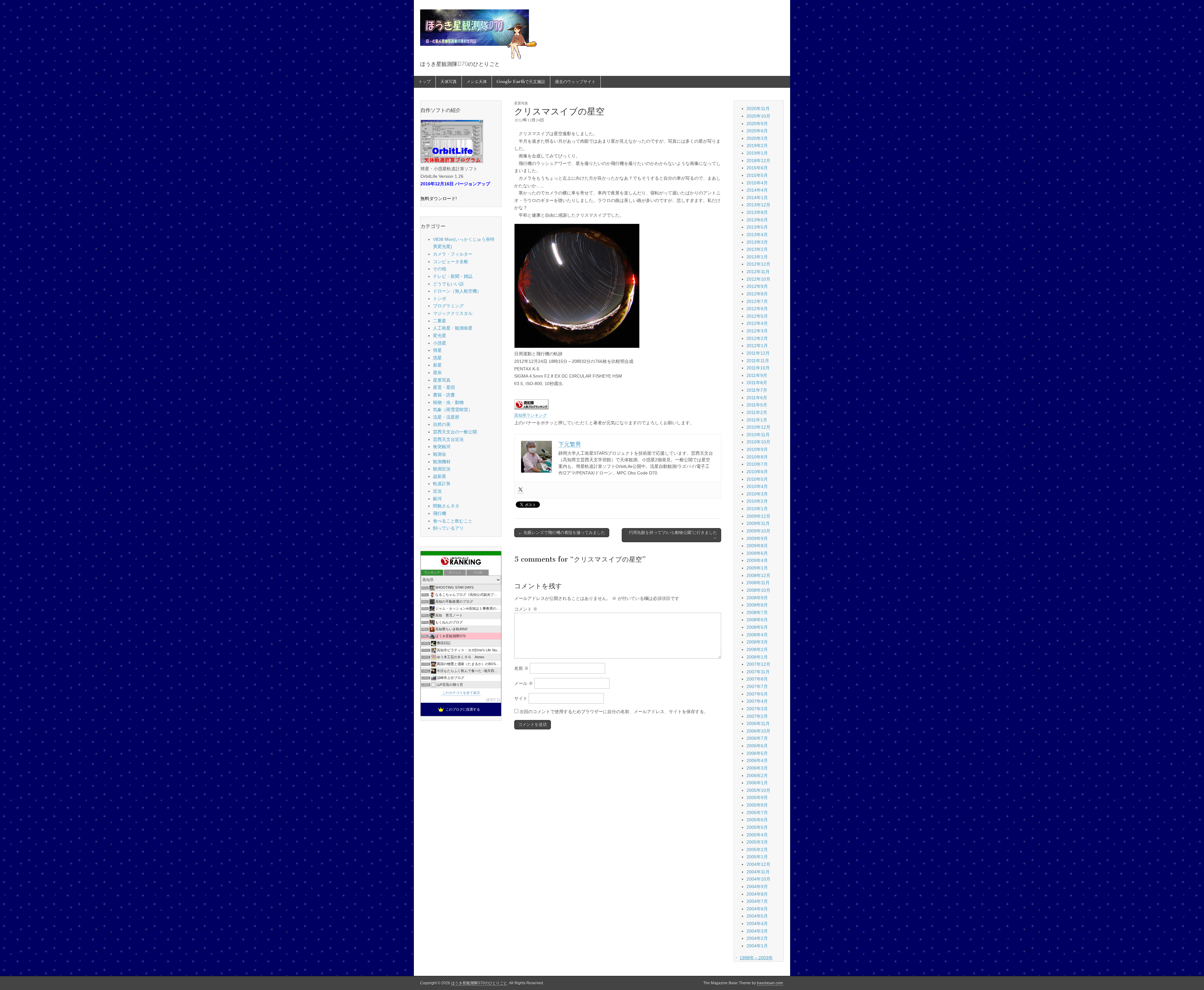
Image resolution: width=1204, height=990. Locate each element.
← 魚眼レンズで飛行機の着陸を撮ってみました (561, 532)
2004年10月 (758, 878)
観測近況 (442, 468)
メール (523, 683)
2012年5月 (757, 316)
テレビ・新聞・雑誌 (453, 276)
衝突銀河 (442, 446)
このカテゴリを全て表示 (461, 693)
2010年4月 (757, 486)
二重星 (439, 320)
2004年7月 (757, 901)
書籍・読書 (444, 394)
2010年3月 (757, 493)
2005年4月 (757, 834)
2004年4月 (757, 923)
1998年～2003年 (756, 957)
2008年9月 (757, 597)
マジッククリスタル (453, 313)
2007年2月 (757, 716)
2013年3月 (757, 242)
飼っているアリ (448, 528)
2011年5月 (757, 404)
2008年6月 (757, 619)
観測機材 (442, 461)
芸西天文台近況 (448, 439)
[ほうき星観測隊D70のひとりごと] (478, 30)
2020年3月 (757, 138)
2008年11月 (758, 582)
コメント (525, 608)
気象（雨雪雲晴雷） (453, 409)
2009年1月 (757, 567)
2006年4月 (757, 760)
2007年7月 (757, 686)
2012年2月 (757, 338)
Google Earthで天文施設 (521, 81)
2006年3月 (757, 767)
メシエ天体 (477, 81)
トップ (425, 81)
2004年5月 (757, 916)
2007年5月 (757, 693)
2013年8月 (757, 212)
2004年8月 (757, 894)
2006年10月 (758, 730)
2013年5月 (757, 227)
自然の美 (442, 424)
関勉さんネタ (446, 505)
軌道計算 (442, 483)
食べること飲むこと (453, 520)
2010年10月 (758, 441)
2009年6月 (757, 553)
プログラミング (448, 305)
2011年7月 (757, 390)
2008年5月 (757, 627)
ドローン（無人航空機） (457, 291)
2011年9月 (757, 375)
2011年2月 (757, 412)
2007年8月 (757, 678)
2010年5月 (757, 479)
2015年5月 (757, 175)
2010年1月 (757, 508)
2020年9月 (757, 123)
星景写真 (521, 103)
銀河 (437, 498)
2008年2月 (757, 649)
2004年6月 (757, 908)
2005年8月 (757, 804)
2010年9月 (757, 449)
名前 (521, 668)
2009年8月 (757, 545)
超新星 (439, 476)
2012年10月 (758, 279)
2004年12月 (758, 864)
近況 (437, 491)
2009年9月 (757, 538)
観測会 (439, 454)
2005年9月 (757, 797)
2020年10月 (758, 116)
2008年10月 (758, 590)
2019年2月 (757, 145)
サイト (520, 698)
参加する (493, 699)
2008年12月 (758, 575)
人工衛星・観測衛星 (453, 328)
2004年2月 (757, 938)
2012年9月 (757, 286)
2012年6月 (757, 308)
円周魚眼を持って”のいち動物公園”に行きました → (673, 535)
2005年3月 (757, 841)
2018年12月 (758, 160)
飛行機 (439, 513)
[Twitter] (520, 490)
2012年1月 (757, 345)
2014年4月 (757, 190)
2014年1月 (757, 197)
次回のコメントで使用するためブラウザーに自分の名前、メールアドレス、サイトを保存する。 (614, 711)
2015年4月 (757, 182)
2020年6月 (757, 130)
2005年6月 (757, 819)
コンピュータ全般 (450, 261)
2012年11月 (758, 271)
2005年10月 (758, 790)
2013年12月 (758, 204)
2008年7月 (757, 612)
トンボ (439, 298)
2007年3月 (757, 708)
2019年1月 (757, 153)
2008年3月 (757, 641)
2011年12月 (758, 353)
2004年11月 (758, 871)
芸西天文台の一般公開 (455, 431)
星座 (437, 372)
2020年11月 (758, 108)
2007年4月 (757, 701)
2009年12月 (758, 516)
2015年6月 (757, 167)
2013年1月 (757, 256)
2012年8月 (757, 293)
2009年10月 (758, 530)
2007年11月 (758, 671)
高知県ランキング (530, 415)
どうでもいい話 (448, 283)
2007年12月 (758, 664)
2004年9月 (757, 886)
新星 (437, 365)
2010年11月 (758, 434)
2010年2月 (757, 501)
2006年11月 (758, 723)
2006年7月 (757, 738)
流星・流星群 (446, 417)
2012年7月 (757, 301)
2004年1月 (757, 945)
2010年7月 (757, 464)
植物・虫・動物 (448, 402)
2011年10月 (758, 367)
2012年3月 (757, 330)
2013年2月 (757, 249)
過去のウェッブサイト (575, 81)
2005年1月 (757, 856)
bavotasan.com (770, 983)
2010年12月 (758, 427)
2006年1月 (757, 782)
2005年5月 (757, 827)
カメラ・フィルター (453, 254)
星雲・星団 (444, 387)
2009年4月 (757, 560)
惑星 (437, 357)
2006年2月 (757, 775)
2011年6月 (757, 397)
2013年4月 (757, 234)
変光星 (439, 335)
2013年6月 (757, 219)
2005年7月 (757, 812)
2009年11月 (758, 523)
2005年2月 (757, 849)
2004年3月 (757, 931)
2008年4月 (757, 634)
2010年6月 (757, 471)
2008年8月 (757, 604)
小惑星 (439, 343)
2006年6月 (757, 745)
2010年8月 (757, 456)
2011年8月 (757, 382)
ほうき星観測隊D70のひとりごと (479, 983)
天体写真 (449, 81)
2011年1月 (757, 419)
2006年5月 (757, 753)
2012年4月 (757, 323)
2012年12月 (758, 264)
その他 (439, 268)
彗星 (437, 350)
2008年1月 (757, 656)
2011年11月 (758, 360)
